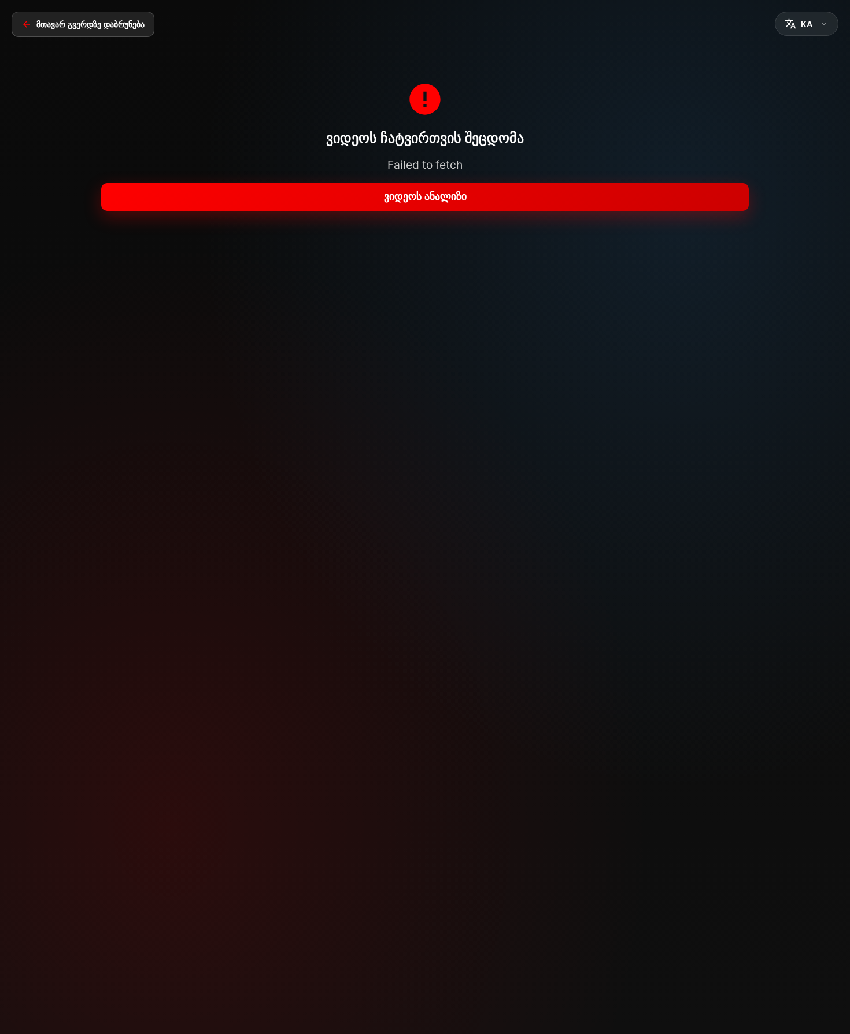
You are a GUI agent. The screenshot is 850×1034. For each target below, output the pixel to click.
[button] (806, 24)
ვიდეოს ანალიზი (425, 196)
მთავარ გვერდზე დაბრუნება (90, 24)
